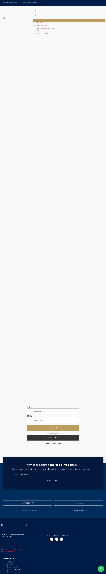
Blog (39, 15)
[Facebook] (103, 4)
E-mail (29, 407)
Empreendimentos (45, 13)
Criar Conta (53, 438)
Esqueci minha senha (53, 443)
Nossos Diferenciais (14, 569)
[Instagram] (97, 4)
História (10, 562)
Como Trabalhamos (14, 567)
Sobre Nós (42, 10)
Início (40, 8)
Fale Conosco (43, 18)
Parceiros (10, 572)
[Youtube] (100, 4)
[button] (69, 20)
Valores (9, 564)
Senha (29, 416)
